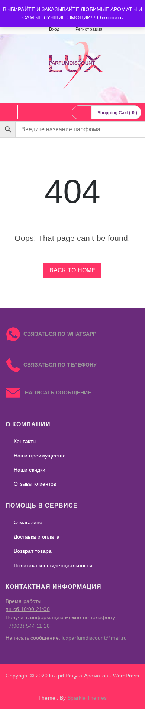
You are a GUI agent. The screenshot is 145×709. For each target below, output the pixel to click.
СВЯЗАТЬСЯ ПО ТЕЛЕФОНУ (58, 365)
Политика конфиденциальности (53, 565)
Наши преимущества (40, 456)
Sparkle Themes (86, 698)
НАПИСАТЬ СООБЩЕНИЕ (55, 392)
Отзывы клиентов (35, 484)
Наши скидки (29, 470)
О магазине (28, 522)
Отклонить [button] (110, 17)
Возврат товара (33, 551)
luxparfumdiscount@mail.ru (94, 638)
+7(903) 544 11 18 (28, 626)
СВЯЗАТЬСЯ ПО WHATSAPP (59, 334)
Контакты (25, 441)
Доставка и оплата (36, 537)
